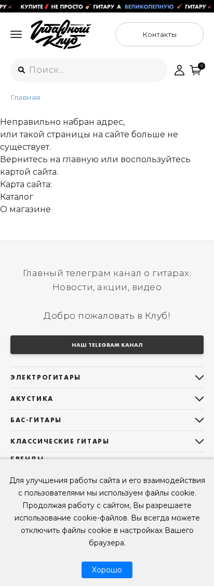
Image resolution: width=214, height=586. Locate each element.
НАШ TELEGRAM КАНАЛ (107, 344)
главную (80, 159)
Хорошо (107, 570)
